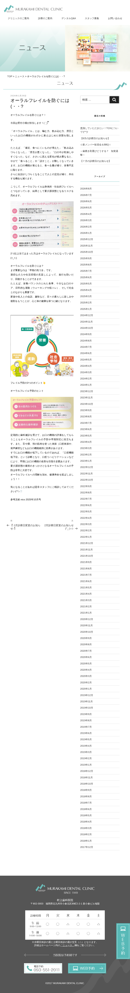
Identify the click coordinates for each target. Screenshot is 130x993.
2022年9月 (86, 486)
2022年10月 (86, 479)
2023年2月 (86, 454)
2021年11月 (86, 549)
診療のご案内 (45, 18)
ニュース (19, 76)
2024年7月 (86, 347)
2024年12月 (86, 315)
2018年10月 (86, 783)
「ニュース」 (67, 945)
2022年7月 (86, 498)
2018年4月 (86, 821)
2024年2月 (86, 378)
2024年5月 (86, 359)
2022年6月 (86, 505)
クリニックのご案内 (18, 18)
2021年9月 (86, 562)
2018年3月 (86, 828)
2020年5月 (86, 663)
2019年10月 (86, 707)
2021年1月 (86, 612)
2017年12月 (86, 847)
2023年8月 (86, 416)
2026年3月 (86, 220)
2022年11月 (86, 473)
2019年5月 (86, 739)
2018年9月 (86, 790)
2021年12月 (86, 543)
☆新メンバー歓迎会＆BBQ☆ (95, 144)
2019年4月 (86, 745)
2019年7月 (86, 726)
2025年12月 (86, 239)
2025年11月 (86, 245)
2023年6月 (86, 429)
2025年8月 (86, 264)
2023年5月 (86, 435)
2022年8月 (86, 492)
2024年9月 (86, 334)
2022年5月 (86, 511)
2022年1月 (86, 537)
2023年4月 (86, 442)
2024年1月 (86, 384)
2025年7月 (86, 271)
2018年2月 (86, 834)
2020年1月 (86, 688)
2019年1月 (86, 764)
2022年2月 (86, 530)
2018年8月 (86, 796)
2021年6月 (86, 581)
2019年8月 (86, 720)
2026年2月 (86, 226)
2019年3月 (86, 752)
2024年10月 (86, 328)
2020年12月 (86, 619)
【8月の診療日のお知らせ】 (95, 138)
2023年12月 (86, 391)
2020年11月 (86, 625)
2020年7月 (86, 650)
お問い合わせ (115, 18)
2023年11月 (86, 397)
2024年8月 (86, 340)
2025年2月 (86, 302)
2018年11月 (86, 777)
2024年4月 (86, 366)
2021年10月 (86, 555)
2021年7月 (86, 574)
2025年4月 (86, 290)
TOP (9, 76)
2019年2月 (86, 758)
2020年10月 (86, 632)
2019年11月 (86, 701)
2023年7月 (86, 423)
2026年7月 (86, 195)
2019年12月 (86, 695)
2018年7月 (86, 802)
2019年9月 (86, 714)
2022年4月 (86, 518)
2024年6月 (86, 353)
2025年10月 (86, 252)
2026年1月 (86, 233)
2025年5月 (86, 283)
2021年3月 (86, 600)
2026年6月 (86, 201)
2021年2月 (86, 606)
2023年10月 (86, 404)
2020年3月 (86, 676)
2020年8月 (86, 644)
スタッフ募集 (92, 18)
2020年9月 (86, 638)
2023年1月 (86, 461)
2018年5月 (86, 815)
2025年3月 (86, 296)
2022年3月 (86, 524)
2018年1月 (86, 840)
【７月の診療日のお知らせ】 (95, 161)
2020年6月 (86, 657)
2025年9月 (86, 258)
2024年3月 (86, 372)
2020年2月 (86, 682)
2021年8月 (86, 568)
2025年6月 (86, 277)
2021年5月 (86, 587)
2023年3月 (86, 448)
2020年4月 (86, 669)
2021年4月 (86, 593)
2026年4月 (86, 214)
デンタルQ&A (68, 18)
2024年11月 (86, 321)
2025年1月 (86, 309)
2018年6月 (86, 809)
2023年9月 (86, 410)
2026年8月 (86, 188)
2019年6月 (86, 733)
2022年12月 (86, 467)
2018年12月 (86, 771)
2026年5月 (86, 207)
